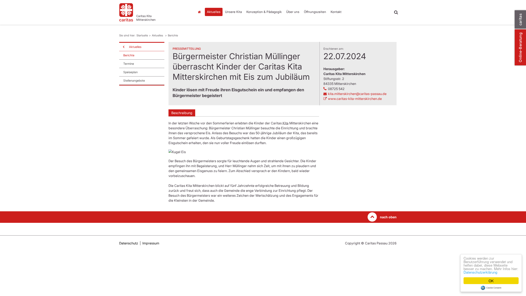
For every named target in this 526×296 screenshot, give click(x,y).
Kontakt (336, 12)
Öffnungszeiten (315, 12)
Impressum (150, 243)
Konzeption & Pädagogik (264, 12)
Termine (128, 63)
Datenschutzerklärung (480, 272)
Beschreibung (181, 113)
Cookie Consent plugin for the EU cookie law (491, 288)
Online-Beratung (520, 47)
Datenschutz (128, 243)
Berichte (173, 35)
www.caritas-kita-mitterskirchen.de (355, 99)
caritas (520, 19)
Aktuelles (213, 12)
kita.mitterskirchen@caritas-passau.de (357, 94)
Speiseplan (130, 72)
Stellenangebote (134, 80)
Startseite (200, 12)
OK (491, 280)
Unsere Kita (233, 12)
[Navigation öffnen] (123, 47)
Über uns (292, 12)
